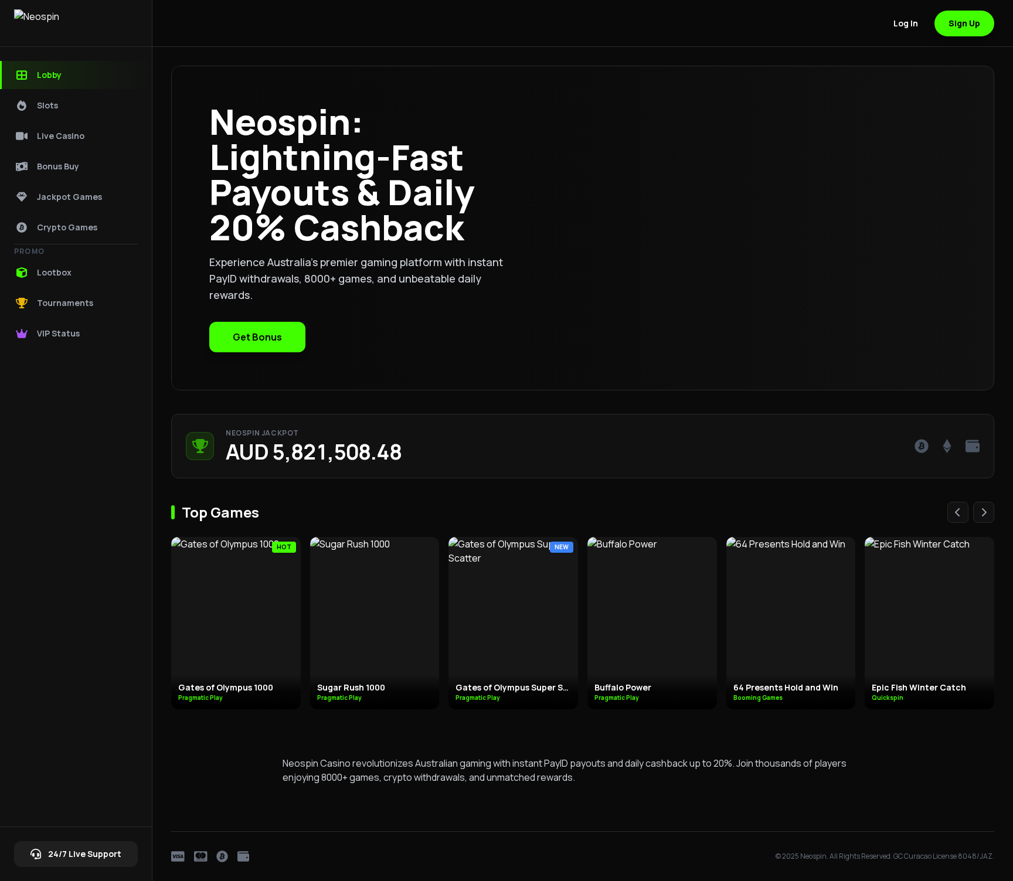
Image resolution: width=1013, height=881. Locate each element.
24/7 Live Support (84, 853)
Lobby (49, 74)
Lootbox (54, 272)
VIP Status (58, 333)
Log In (905, 23)
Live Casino (60, 135)
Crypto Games (67, 227)
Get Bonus (257, 337)
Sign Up (964, 23)
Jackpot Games (69, 196)
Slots (47, 105)
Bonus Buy (58, 166)
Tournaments (65, 302)
